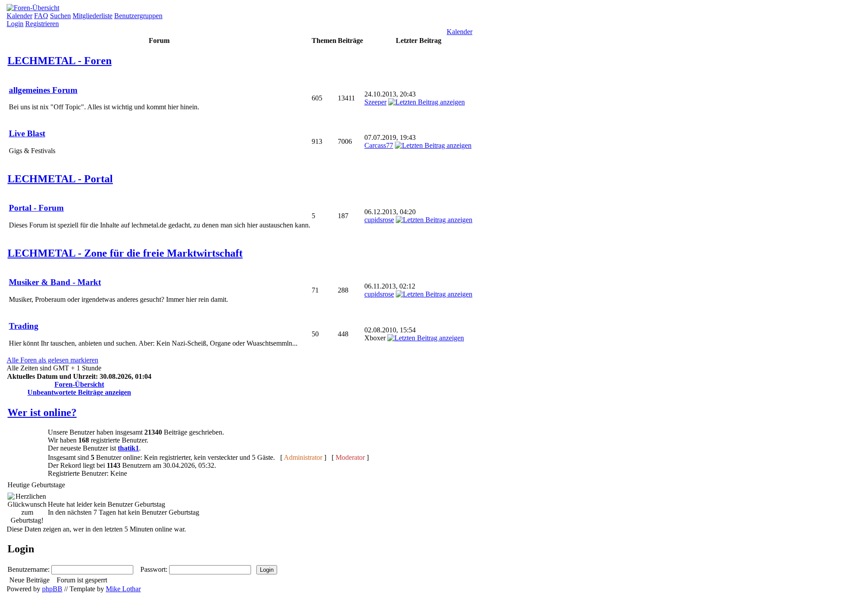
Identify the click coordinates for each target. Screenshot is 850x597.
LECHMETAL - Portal (60, 179)
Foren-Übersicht (79, 384)
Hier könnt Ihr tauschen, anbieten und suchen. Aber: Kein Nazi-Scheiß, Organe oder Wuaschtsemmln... (153, 334)
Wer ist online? (42, 412)
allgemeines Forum (43, 90)
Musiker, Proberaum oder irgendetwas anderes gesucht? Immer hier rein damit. (118, 290)
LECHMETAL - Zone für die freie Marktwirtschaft (125, 253)
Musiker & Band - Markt (55, 282)
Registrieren (42, 23)
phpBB (52, 589)
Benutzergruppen (138, 15)
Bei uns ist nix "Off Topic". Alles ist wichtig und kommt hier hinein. (104, 98)
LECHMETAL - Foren (60, 60)
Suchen (60, 15)
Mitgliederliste (92, 15)
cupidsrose (379, 219)
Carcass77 (378, 145)
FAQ (41, 15)
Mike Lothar (123, 589)
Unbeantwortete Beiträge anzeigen (79, 392)
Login (15, 23)
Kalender (19, 15)
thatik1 (128, 448)
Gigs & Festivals (32, 141)
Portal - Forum (36, 207)
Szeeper (375, 102)
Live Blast (27, 133)
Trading (24, 326)
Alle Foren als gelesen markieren (52, 360)
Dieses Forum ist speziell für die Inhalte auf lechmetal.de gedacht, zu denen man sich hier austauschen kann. (159, 216)
